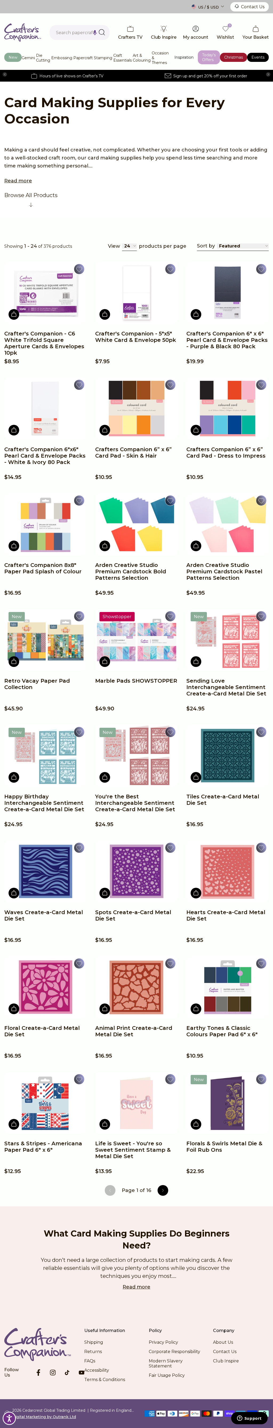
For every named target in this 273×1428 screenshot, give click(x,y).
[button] (95, 32)
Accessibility (96, 1370)
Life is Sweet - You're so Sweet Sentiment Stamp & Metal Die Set (133, 1149)
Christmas (233, 57)
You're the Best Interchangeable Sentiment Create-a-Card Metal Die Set (135, 803)
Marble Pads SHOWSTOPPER (136, 681)
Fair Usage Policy (167, 1375)
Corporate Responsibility (174, 1351)
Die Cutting (43, 58)
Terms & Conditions (104, 1379)
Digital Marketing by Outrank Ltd (44, 1416)
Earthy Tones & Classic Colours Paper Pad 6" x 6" (222, 1031)
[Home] (22, 32)
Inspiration (184, 57)
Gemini (28, 57)
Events (257, 57)
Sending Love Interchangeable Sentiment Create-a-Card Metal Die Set (226, 687)
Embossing (61, 57)
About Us (223, 1342)
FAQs (89, 1360)
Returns (93, 1351)
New (13, 57)
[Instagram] (53, 1372)
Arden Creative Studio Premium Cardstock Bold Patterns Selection (130, 571)
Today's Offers (209, 57)
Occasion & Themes (160, 58)
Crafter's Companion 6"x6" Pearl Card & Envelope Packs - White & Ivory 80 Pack (45, 455)
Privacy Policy (163, 1342)
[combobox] (80, 32)
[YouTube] (82, 1372)
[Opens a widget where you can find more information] (249, 1418)
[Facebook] (38, 1372)
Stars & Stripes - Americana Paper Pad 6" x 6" (43, 1146)
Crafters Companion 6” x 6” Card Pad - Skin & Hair (133, 452)
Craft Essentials (122, 58)
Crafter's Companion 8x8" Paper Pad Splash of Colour (43, 568)
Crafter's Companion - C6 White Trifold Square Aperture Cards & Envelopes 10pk (44, 343)
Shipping (93, 1342)
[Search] (102, 32)
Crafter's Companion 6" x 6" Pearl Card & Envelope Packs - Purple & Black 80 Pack (227, 340)
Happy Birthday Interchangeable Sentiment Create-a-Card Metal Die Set (44, 803)
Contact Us (252, 6)
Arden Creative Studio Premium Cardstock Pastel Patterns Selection (224, 571)
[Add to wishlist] (79, 269)
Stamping (103, 57)
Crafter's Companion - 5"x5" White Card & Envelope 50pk (135, 336)
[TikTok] (67, 1372)
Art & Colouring (142, 58)
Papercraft (83, 57)
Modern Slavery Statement (166, 1363)
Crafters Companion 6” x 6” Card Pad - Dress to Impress (226, 452)
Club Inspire (226, 1360)
